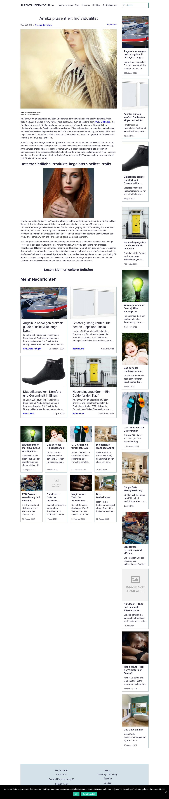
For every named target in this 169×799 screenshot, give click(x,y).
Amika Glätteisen (102, 122)
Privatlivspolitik (89, 794)
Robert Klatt (78, 348)
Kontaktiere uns (109, 5)
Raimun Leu (78, 413)
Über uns (86, 5)
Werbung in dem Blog (69, 5)
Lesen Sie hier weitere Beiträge (68, 269)
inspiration (112, 24)
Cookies (96, 5)
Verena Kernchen (43, 25)
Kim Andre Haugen (32, 348)
